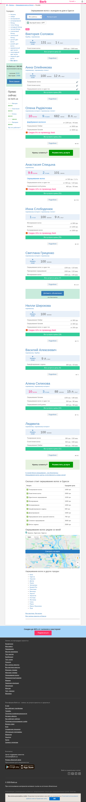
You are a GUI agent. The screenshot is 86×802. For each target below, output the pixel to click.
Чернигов (33, 595)
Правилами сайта (41, 798)
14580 (18, 75)
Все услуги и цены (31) (52, 137)
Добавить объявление (52, 293)
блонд (12, 23)
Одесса (32, 577)
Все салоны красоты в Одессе (35, 616)
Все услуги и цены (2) (52, 52)
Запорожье (33, 585)
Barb (43, 2)
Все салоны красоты (12, 665)
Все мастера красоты (12, 667)
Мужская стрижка (11, 670)
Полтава (32, 598)
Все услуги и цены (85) (52, 92)
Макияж (8, 680)
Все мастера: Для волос (33, 613)
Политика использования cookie (16, 721)
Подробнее (52, 58)
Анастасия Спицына (40, 165)
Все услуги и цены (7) (52, 278)
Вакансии (8, 734)
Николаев (33, 589)
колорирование (15, 21)
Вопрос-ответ (9, 724)
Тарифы (8, 711)
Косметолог (9, 644)
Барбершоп (9, 657)
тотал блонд (14, 25)
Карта (7, 740)
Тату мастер (9, 654)
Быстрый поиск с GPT (37, 23)
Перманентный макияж (13, 678)
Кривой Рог (33, 587)
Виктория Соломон (39, 35)
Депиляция (9, 686)
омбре (12, 16)
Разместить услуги (61, 153)
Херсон (32, 593)
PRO (27, 29)
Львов (32, 583)
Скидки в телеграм (11, 742)
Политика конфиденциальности (16, 713)
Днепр (32, 581)
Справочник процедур (12, 729)
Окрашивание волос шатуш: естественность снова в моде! (45, 475)
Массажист (9, 646)
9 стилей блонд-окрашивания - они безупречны (41, 473)
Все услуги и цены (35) (52, 237)
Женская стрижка (11, 672)
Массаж (8, 688)
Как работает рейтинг (12, 719)
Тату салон (9, 659)
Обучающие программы (13, 732)
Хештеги (8, 737)
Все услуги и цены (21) (52, 449)
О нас (7, 706)
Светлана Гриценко (39, 254)
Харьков (32, 579)
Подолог (8, 662)
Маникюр (8, 693)
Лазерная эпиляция (12, 683)
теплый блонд (15, 29)
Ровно (32, 604)
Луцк (31, 608)
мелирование (15, 18)
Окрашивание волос (36, 179)
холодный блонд (16, 27)
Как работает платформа (14, 708)
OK (54, 798)
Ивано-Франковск (36, 606)
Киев (31, 574)
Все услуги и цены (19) (52, 334)
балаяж (13, 14)
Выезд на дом (52, 17)
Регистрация (14, 81)
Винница (33, 591)
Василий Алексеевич (40, 351)
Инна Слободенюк (40, 210)
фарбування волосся (36, 122)
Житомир (33, 600)
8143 (17, 73)
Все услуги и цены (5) (52, 368)
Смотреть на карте (52, 551)
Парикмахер (9, 649)
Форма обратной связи (13, 760)
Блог (6, 727)
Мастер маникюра (11, 651)
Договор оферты (11, 716)
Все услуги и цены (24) (52, 408)
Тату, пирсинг (9, 691)
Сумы (32, 602)
